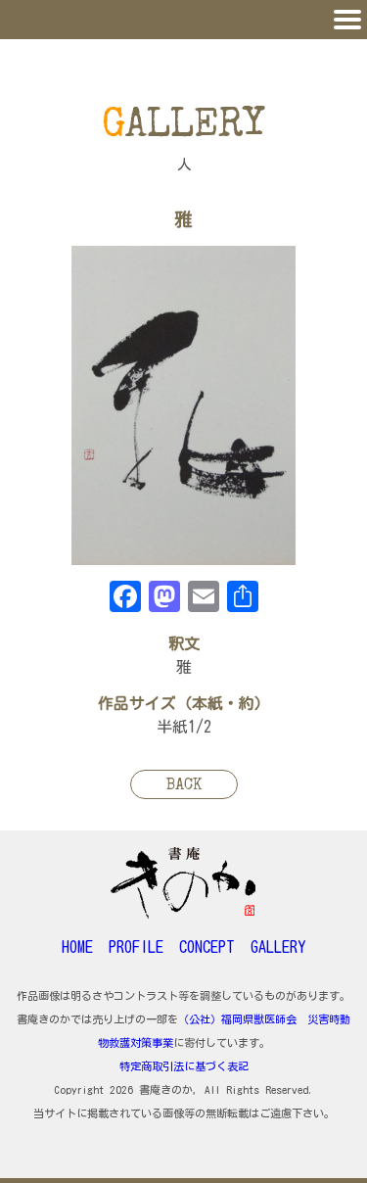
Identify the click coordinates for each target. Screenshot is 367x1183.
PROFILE (136, 947)
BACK (184, 786)
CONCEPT (207, 947)
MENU (183, 19)
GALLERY (278, 947)
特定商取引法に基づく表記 (184, 1066)
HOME (77, 947)
